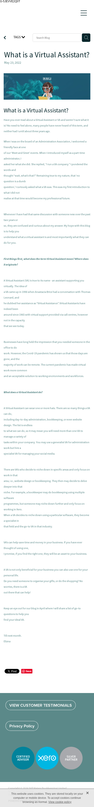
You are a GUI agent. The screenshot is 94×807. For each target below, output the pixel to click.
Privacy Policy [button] (21, 726)
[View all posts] (5, 38)
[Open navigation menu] (83, 13)
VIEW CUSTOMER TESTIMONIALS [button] (40, 705)
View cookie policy (59, 802)
